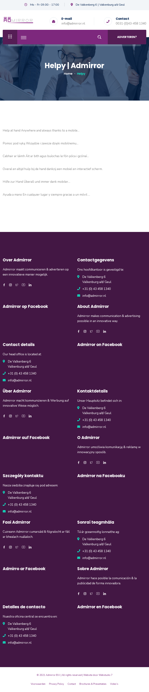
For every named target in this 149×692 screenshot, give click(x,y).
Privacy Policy (56, 684)
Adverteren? (127, 37)
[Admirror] (18, 19)
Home (68, 74)
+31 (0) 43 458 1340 (96, 289)
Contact (72, 684)
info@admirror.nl (73, 23)
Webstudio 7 (105, 675)
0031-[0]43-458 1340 (131, 23)
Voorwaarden (38, 684)
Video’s (114, 684)
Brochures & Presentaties (92, 684)
